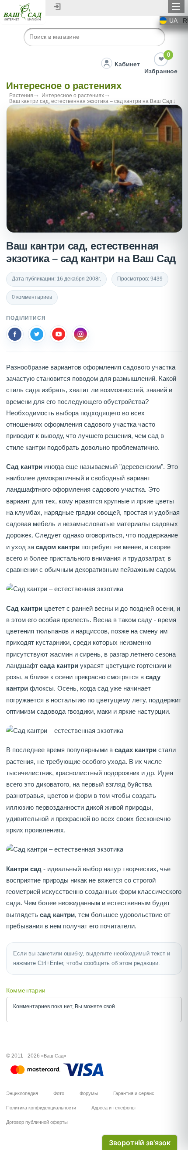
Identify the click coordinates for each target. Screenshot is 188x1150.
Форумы (89, 1093)
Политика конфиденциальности (41, 1107)
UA (173, 20)
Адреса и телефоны (113, 1107)
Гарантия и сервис (133, 1093)
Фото (58, 1093)
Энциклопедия (22, 1093)
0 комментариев (32, 297)
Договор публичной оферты (37, 1122)
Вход (57, 6)
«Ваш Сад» (53, 1055)
